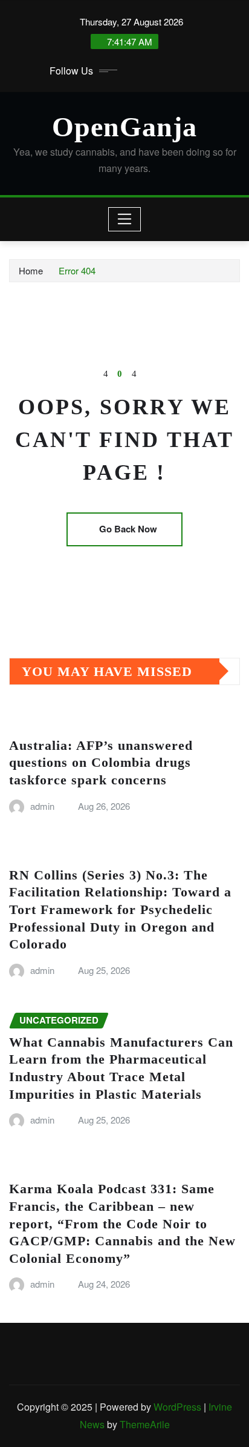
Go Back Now (128, 528)
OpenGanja (124, 126)
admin (42, 806)
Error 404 (77, 270)
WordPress (177, 1407)
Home (31, 270)
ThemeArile (145, 1424)
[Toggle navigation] (124, 219)
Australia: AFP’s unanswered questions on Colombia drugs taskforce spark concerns (101, 762)
